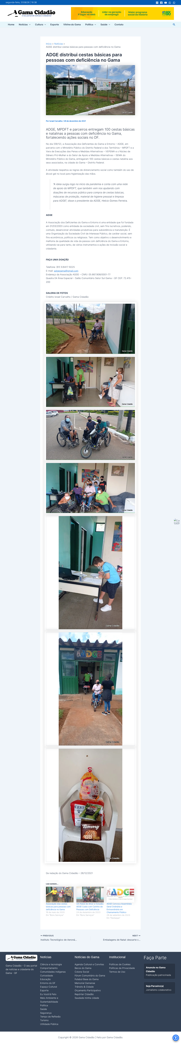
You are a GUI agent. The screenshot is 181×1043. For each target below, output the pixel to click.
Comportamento (49, 968)
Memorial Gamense (85, 983)
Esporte (54, 24)
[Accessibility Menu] (176, 1038)
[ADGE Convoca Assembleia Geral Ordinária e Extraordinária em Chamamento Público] (120, 894)
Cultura (39, 24)
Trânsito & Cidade (84, 986)
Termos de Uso (117, 971)
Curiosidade (46, 975)
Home (11, 24)
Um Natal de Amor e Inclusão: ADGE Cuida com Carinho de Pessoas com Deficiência (90, 907)
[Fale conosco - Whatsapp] (174, 2)
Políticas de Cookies (120, 964)
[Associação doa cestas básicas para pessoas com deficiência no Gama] (60, 894)
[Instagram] (157, 2)
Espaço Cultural (48, 986)
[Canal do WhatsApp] (170, 2)
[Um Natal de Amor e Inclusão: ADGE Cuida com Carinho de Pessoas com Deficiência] (90, 894)
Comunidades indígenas (53, 971)
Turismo (44, 1020)
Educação (45, 979)
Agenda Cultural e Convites (89, 964)
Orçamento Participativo (88, 990)
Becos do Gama (83, 968)
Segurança (45, 1012)
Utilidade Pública (49, 1024)
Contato (119, 24)
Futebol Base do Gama (87, 979)
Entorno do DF (47, 983)
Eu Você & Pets (48, 994)
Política (89, 24)
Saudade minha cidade (87, 997)
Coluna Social (82, 971)
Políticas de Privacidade (122, 968)
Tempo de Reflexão (50, 1016)
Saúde (104, 24)
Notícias (23, 24)
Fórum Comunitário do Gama (90, 975)
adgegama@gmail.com (66, 270)
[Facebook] (161, 2)
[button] (29, 24)
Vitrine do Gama (72, 24)
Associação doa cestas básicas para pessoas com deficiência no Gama (58, 907)
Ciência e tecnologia (51, 964)
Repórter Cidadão (84, 994)
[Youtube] (165, 2)
